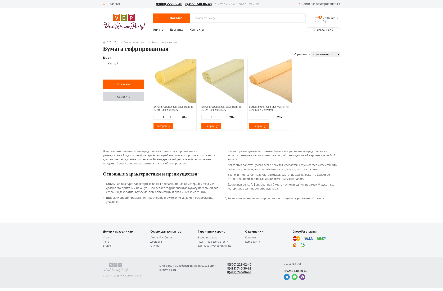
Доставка (176, 29)
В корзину (163, 126)
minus (156, 117)
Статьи (107, 237)
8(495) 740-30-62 (239, 268)
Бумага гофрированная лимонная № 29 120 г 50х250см (221, 108)
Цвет (107, 57)
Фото (106, 241)
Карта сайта (252, 241)
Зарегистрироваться (326, 4)
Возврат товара (207, 237)
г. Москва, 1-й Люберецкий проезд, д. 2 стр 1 (187, 265)
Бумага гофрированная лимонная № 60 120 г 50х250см (173, 108)
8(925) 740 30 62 (295, 270)
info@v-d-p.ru (167, 270)
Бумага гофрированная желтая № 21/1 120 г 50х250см (269, 108)
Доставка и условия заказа (214, 245)
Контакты (197, 29)
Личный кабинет (161, 237)
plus (170, 117)
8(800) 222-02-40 (169, 4)
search (301, 18)
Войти (306, 4)
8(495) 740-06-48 (198, 4)
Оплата (158, 29)
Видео (107, 245)
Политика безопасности (213, 241)
